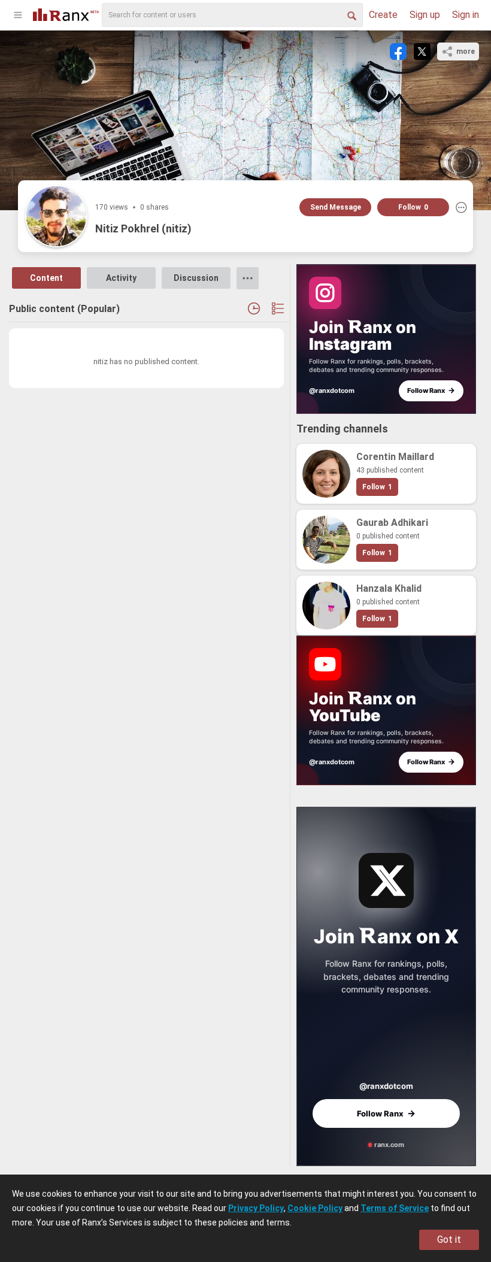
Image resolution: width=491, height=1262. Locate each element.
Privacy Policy (256, 1208)
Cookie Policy (315, 1208)
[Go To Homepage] (66, 13)
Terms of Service (394, 1208)
